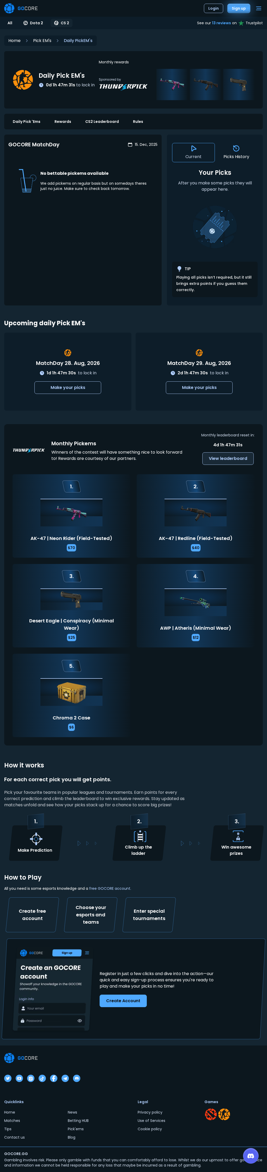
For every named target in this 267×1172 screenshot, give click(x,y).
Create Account (123, 1001)
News (72, 1112)
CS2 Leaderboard (102, 121)
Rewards (62, 121)
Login (213, 8)
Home (14, 41)
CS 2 (65, 23)
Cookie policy (150, 1129)
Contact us (14, 1137)
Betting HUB (78, 1120)
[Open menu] (258, 8)
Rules (138, 121)
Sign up (239, 8)
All (10, 23)
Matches (12, 1120)
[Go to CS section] (224, 1114)
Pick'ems (76, 1129)
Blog (71, 1137)
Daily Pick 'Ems (26, 121)
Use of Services (151, 1120)
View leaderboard (228, 458)
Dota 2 (36, 23)
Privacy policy (150, 1112)
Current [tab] (193, 157)
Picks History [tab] (236, 157)
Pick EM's (42, 41)
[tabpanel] (215, 233)
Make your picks (68, 387)
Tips (7, 1129)
